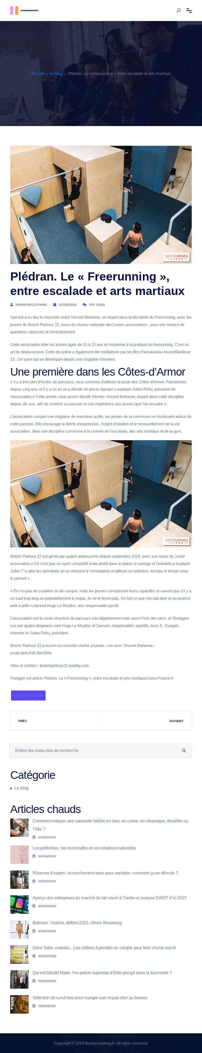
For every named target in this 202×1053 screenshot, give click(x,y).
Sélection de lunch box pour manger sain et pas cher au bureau (90, 997)
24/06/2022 (47, 856)
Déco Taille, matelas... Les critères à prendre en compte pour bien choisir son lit (104, 948)
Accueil (37, 73)
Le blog (56, 73)
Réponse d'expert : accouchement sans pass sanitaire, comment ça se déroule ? (105, 873)
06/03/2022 (47, 981)
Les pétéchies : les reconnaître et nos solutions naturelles (84, 848)
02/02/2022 (47, 956)
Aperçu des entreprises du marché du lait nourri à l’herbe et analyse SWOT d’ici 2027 (110, 898)
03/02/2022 (47, 906)
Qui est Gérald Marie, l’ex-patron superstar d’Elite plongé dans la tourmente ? (102, 973)
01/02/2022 (47, 837)
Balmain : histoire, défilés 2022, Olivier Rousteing (77, 923)
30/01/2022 (47, 881)
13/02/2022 (46, 1006)
